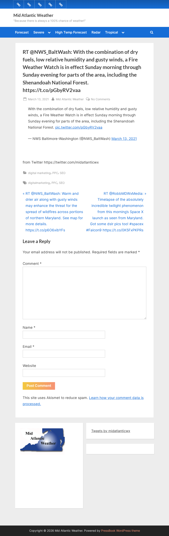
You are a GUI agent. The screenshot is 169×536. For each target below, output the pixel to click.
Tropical (111, 32)
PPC (55, 173)
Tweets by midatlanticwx (110, 431)
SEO (63, 173)
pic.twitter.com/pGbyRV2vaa (78, 127)
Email (28, 347)
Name (29, 327)
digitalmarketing (39, 182)
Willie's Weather (37, 501)
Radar (96, 32)
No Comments (100, 99)
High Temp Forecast (71, 32)
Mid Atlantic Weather (33, 15)
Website (29, 366)
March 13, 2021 (124, 139)
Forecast (22, 32)
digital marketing (39, 173)
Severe (38, 32)
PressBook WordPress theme (120, 530)
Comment (32, 264)
